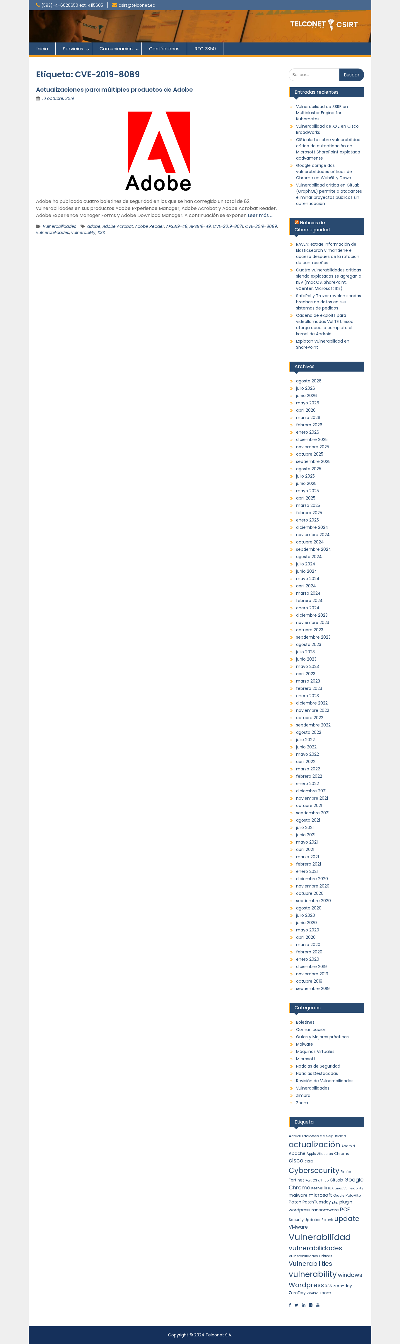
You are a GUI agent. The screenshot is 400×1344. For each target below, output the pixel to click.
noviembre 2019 (312, 974)
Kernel (317, 1188)
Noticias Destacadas (317, 1073)
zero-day (342, 1286)
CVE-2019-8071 (228, 226)
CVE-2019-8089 (261, 226)
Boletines (305, 1022)
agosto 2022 (308, 732)
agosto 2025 (308, 469)
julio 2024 (305, 564)
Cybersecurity (314, 1170)
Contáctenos (164, 48)
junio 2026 (306, 396)
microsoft (320, 1195)
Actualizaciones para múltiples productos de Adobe (114, 90)
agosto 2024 (309, 557)
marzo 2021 (307, 857)
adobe (93, 226)
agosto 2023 (308, 644)
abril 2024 (306, 586)
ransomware (325, 1210)
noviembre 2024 (313, 535)
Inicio (42, 48)
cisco (296, 1161)
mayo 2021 (307, 842)
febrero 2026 (309, 425)
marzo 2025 (308, 505)
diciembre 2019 (311, 966)
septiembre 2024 (313, 549)
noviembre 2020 (312, 886)
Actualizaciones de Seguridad (317, 1135)
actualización (314, 1144)
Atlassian (325, 1153)
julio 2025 (305, 476)
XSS (101, 232)
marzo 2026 (308, 417)
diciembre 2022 (312, 703)
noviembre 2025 (312, 447)
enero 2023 (307, 696)
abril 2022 (305, 762)
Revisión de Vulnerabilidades (324, 1081)
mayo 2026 (307, 403)
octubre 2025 (309, 454)
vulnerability (83, 232)
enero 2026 (307, 432)
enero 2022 (307, 783)
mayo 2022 (307, 754)
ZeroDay (297, 1293)
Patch (295, 1202)
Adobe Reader (149, 226)
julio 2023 (305, 652)
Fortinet (296, 1180)
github (323, 1180)
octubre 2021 (309, 805)
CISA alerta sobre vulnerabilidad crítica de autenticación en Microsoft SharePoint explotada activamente (328, 149)
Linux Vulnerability (349, 1188)
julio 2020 (305, 915)
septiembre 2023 (313, 637)
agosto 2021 (308, 820)
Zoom (302, 1103)
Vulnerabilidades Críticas (310, 1256)
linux (329, 1188)
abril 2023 (305, 674)
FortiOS (311, 1180)
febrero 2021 (308, 864)
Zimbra (303, 1095)
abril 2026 (306, 410)
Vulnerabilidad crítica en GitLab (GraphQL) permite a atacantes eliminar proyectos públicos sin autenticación (329, 194)
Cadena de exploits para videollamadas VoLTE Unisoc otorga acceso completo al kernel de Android (324, 324)
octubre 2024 (310, 542)
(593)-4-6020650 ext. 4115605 (72, 5)
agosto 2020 (309, 908)
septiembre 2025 (313, 461)
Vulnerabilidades (59, 226)
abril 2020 (306, 937)
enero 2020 (307, 959)
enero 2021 (307, 871)
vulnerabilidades (52, 232)
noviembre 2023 (312, 622)
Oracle (338, 1195)
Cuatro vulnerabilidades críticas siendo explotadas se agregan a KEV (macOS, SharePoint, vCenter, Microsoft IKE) (328, 279)
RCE (345, 1209)
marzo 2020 (308, 945)
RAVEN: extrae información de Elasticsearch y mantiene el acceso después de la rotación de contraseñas (327, 253)
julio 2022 (305, 740)
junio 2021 (305, 835)
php (335, 1202)
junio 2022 (306, 747)
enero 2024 (307, 608)
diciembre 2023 (312, 615)
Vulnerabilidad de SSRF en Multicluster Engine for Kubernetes (322, 113)
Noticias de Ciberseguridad (312, 226)
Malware (304, 1044)
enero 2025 (307, 520)
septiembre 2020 (313, 901)
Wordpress (306, 1285)
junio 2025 (306, 483)
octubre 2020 (310, 893)
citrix (309, 1161)
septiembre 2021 (312, 813)
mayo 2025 (307, 491)
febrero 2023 (309, 688)
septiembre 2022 (313, 725)
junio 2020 (306, 923)
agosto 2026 (309, 381)
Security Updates (304, 1219)
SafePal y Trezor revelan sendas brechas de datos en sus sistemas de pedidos (328, 302)
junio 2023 (306, 659)
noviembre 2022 (312, 710)
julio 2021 (305, 827)
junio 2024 (306, 571)
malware (298, 1195)
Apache (297, 1153)
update (346, 1218)
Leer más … (260, 215)
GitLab (336, 1180)
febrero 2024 (309, 600)
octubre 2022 (309, 718)
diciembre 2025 (312, 439)
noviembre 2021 (312, 798)
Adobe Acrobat (117, 226)
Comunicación (116, 48)
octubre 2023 (309, 630)
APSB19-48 (176, 226)
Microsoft (305, 1059)
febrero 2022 (309, 776)
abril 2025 (305, 498)
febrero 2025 (309, 513)
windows (350, 1275)
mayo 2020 (307, 930)
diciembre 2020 (312, 879)
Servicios (73, 48)
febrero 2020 (309, 952)
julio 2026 (305, 388)
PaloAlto (353, 1195)
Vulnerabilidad (320, 1237)
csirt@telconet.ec (137, 5)
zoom (325, 1293)
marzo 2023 (308, 681)
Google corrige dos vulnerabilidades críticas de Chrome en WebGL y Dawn (324, 172)
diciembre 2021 (311, 791)
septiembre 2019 (313, 988)
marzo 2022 (308, 769)
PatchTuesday (316, 1202)
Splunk (327, 1220)
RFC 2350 (205, 48)
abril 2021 (305, 849)
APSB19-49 (200, 226)
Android (348, 1146)
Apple (311, 1153)
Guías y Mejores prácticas (322, 1037)
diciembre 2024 (312, 527)
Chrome (341, 1153)
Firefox (346, 1171)
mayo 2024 (307, 579)
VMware (298, 1227)
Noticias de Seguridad (318, 1066)
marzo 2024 (308, 593)
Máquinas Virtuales (315, 1051)
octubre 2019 (309, 981)
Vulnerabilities (310, 1263)
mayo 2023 (307, 666)
